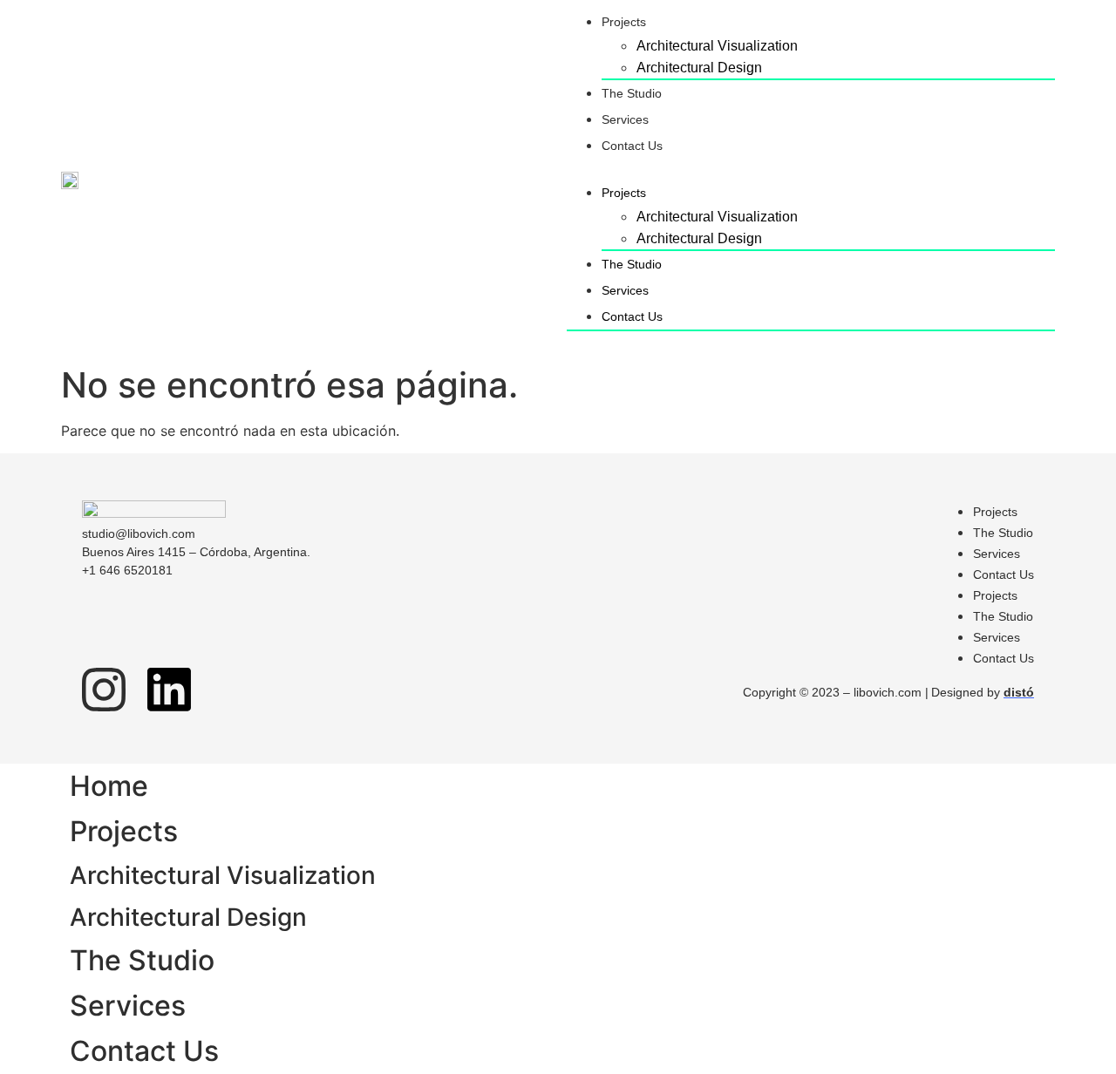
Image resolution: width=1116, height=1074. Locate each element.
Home (109, 786)
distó (1019, 692)
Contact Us (632, 146)
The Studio (632, 93)
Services (625, 119)
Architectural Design (699, 67)
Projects (624, 22)
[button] (811, 169)
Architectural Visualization (717, 45)
